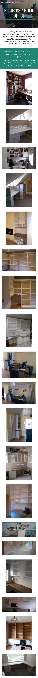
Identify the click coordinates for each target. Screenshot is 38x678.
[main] (19, 14)
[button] (2, 2)
